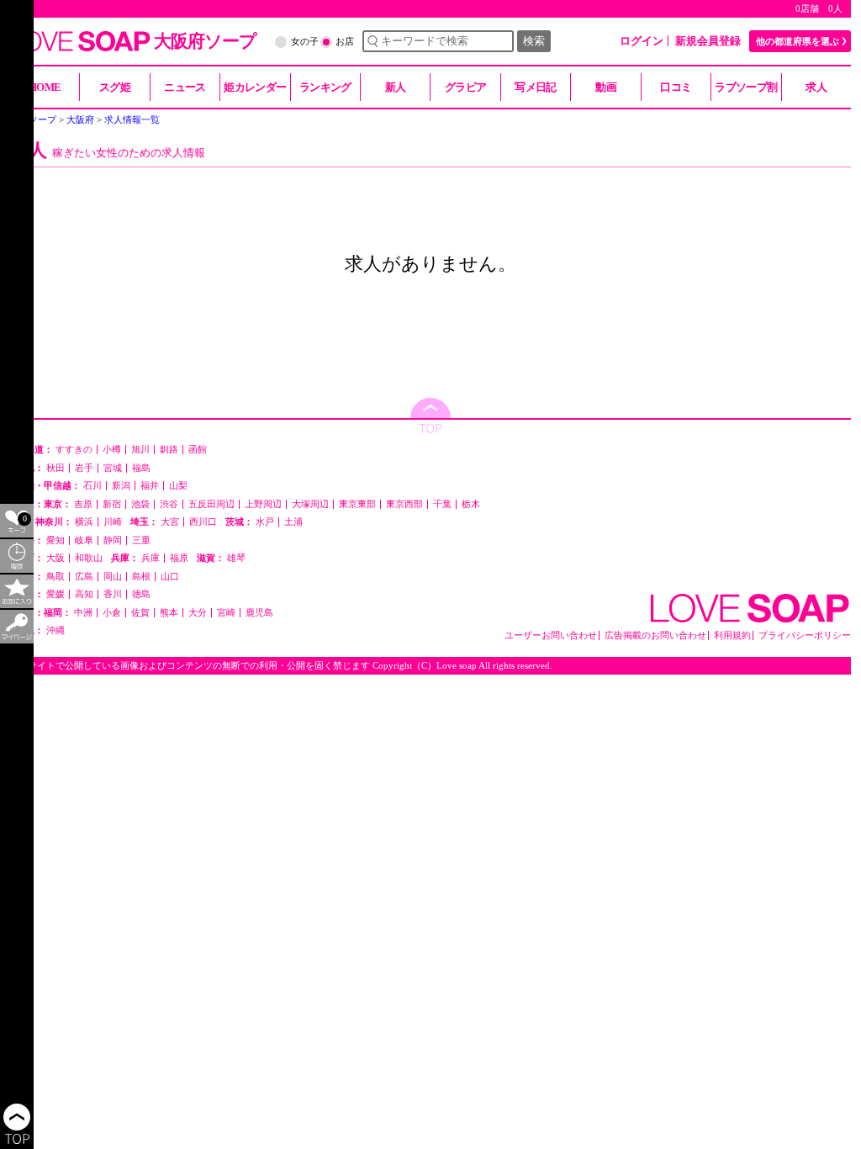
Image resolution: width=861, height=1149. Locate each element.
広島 (84, 576)
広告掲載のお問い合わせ (655, 635)
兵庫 (150, 558)
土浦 (293, 522)
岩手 (84, 468)
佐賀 (140, 612)
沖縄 (55, 630)
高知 (84, 594)
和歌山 (89, 558)
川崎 (112, 522)
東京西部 (404, 504)
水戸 (265, 522)
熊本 (169, 612)
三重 (141, 540)
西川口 (203, 522)
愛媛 (55, 594)
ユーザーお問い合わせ (550, 635)
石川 (92, 485)
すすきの (73, 449)
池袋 (140, 504)
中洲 (83, 612)
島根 (141, 576)
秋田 (55, 468)
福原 (179, 558)
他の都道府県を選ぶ (797, 41)
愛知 (55, 540)
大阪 (55, 558)
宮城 (112, 468)
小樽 (112, 449)
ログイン (641, 40)
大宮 (170, 522)
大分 (197, 612)
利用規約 (732, 635)
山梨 (178, 485)
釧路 (169, 449)
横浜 (84, 522)
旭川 (140, 449)
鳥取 (55, 576)
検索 (534, 40)
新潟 (121, 485)
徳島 (141, 594)
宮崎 (226, 612)
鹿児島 (259, 612)
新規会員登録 (708, 40)
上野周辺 (263, 504)
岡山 (112, 576)
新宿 (112, 504)
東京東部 (357, 504)
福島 (141, 468)
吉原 (83, 504)
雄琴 (236, 558)
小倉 (112, 612)
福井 (149, 485)
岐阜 (84, 540)
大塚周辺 (310, 504)
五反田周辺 (211, 504)
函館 (197, 449)
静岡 (112, 540)
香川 (112, 594)
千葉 (442, 504)
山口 (170, 576)
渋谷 (169, 504)
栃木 (471, 504)
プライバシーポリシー (804, 635)
